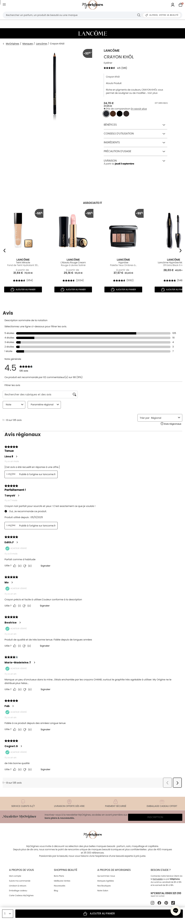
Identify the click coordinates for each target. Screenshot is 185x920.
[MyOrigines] (92, 5)
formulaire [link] (158, 879)
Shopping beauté (65, 870)
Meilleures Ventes (62, 880)
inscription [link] (155, 817)
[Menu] (5, 4)
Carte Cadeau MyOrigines (21, 895)
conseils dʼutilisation (119, 134)
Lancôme (41, 43)
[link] (173, 5)
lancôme (111, 50)
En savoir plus (139, 108)
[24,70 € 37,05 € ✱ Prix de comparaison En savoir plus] (106, 114)
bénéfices (110, 125)
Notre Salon (102, 890)
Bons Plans (59, 875)
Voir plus (152, 93)
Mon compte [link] (15, 875)
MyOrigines (12, 43)
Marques (27, 43)
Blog (56, 890)
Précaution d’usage (117, 151)
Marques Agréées (105, 880)
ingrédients (112, 142)
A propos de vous (21, 870)
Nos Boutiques (104, 885)
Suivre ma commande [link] (19, 880)
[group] (54, 103)
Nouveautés (59, 885)
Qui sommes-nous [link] (106, 875)
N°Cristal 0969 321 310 (166, 893)
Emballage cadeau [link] (18, 890)
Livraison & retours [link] (17, 885)
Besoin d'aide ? (161, 870)
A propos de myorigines (114, 870)
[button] (176, 911)
